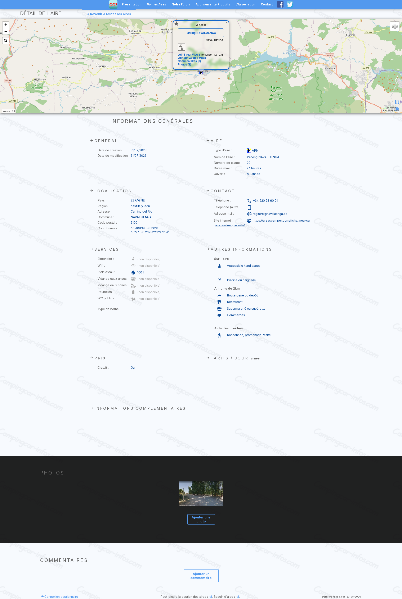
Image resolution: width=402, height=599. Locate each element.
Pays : (102, 200)
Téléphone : (222, 200)
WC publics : (107, 298)
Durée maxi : (223, 168)
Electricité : (106, 259)
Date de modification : (113, 156)
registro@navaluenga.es (270, 214)
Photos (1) (184, 64)
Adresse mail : (224, 213)
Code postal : (107, 222)
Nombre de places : (228, 163)
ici (210, 597)
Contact (267, 4)
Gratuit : (103, 367)
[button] (201, 72)
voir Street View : (189, 54)
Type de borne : (109, 309)
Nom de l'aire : (224, 157)
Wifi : (101, 265)
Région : (103, 206)
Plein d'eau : (106, 272)
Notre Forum (181, 4)
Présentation (131, 4)
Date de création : (110, 150)
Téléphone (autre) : (227, 207)
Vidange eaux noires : (113, 285)
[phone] (250, 207)
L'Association (245, 4)
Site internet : (223, 220)
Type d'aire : (223, 150)
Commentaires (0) (189, 61)
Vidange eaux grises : (113, 279)
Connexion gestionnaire (61, 597)
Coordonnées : (108, 228)
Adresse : (104, 211)
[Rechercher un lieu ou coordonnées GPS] (6, 40)
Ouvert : (219, 174)
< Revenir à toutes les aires (109, 14)
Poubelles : (105, 292)
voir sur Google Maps (192, 58)
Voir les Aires (156, 4)
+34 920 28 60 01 (265, 201)
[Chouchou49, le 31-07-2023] (201, 494)
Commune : (106, 217)
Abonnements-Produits (213, 4)
